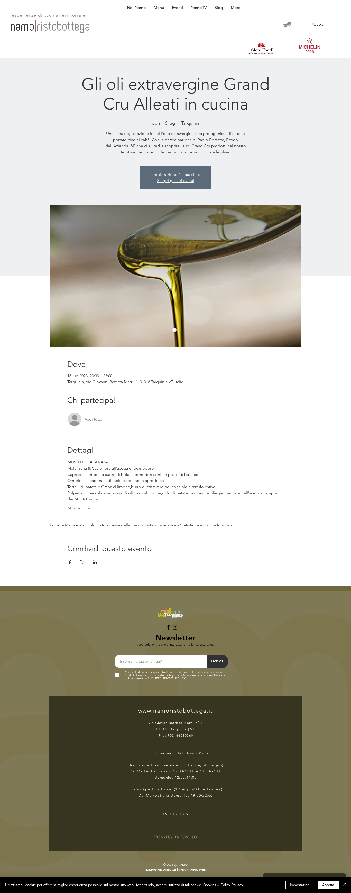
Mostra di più (79, 508)
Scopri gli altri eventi (175, 180)
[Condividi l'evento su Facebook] (69, 562)
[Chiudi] (345, 885)
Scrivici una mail (158, 753)
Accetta (328, 884)
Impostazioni (300, 884)
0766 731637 (197, 753)
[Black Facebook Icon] (168, 627)
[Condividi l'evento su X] (82, 562)
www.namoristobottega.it (175, 710)
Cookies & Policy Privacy (223, 884)
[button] (159, 7)
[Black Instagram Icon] (175, 627)
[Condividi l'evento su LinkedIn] (95, 562)
